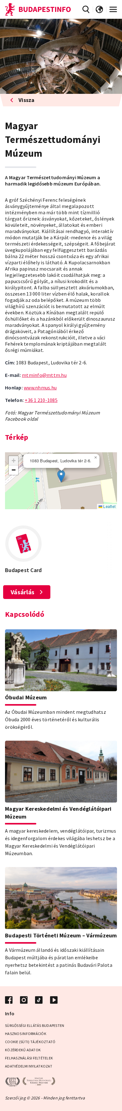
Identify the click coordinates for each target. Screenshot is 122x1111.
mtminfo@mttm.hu (44, 375)
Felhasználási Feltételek (29, 1058)
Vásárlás (22, 592)
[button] (61, 476)
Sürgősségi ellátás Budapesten (34, 1025)
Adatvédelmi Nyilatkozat (28, 1066)
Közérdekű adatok (23, 1050)
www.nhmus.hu (40, 387)
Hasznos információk (25, 1033)
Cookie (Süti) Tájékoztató (30, 1041)
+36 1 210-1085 (41, 400)
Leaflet (108, 506)
